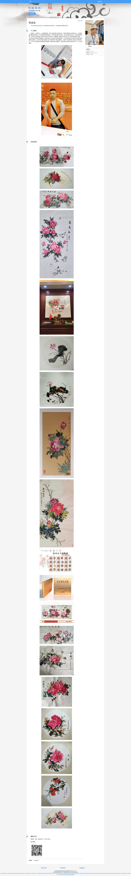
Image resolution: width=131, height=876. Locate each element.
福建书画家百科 (68, 873)
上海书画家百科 (9, 873)
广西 (58, 874)
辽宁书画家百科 (123, 873)
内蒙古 (64, 874)
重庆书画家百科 (21, 873)
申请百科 (63, 868)
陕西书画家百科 (92, 873)
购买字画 (43, 868)
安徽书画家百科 (45, 873)
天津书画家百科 (15, 873)
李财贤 (91, 54)
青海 (66, 874)
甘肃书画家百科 (104, 873)
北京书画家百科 (3, 873)
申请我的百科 (80, 20)
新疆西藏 (73, 874)
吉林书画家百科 (117, 873)
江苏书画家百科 (33, 873)
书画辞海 (82, 868)
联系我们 (100, 1)
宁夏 (70, 874)
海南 (68, 874)
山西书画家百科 (98, 873)
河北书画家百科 (56, 873)
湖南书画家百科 (74, 873)
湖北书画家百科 (80, 873)
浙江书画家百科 (62, 873)
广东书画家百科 (39, 873)
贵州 (62, 874)
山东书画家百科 (27, 873)
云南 (60, 874)
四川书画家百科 (86, 873)
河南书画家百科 (51, 873)
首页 (30, 1)
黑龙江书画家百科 (110, 873)
